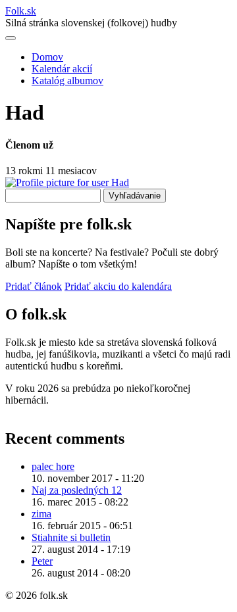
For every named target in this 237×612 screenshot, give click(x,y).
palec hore (53, 466)
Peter (42, 561)
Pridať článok (33, 286)
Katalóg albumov (67, 80)
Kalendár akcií (62, 68)
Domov (47, 56)
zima (41, 513)
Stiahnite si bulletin (71, 537)
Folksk (20, 10)
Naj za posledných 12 (77, 490)
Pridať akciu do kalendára (118, 286)
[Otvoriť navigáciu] (10, 38)
